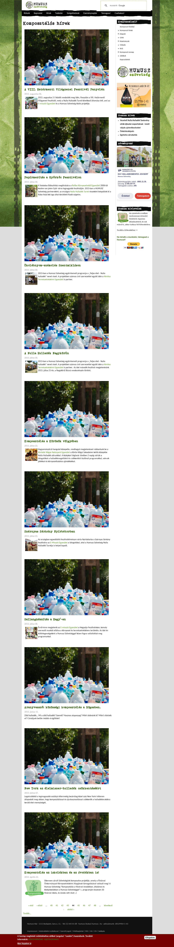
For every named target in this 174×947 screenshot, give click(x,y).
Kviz (121, 49)
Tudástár (59, 13)
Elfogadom (150, 938)
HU (91, 931)
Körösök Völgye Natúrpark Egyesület (54, 452)
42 (62, 906)
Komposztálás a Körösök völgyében (51, 441)
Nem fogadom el (24, 943)
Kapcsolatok (125, 60)
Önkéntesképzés (127, 131)
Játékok (123, 56)
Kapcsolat (38, 13)
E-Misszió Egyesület (58, 543)
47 (89, 906)
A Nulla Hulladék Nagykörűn (46, 353)
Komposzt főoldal (127, 27)
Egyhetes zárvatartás (128, 135)
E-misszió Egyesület (46, 104)
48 (95, 906)
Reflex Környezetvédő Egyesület (86, 186)
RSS (86, 931)
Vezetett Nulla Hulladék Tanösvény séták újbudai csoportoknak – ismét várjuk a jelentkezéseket (135, 124)
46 (84, 906)
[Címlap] (36, 4)
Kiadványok (124, 41)
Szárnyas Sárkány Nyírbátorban (49, 531)
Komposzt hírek (126, 31)
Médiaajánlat (78, 931)
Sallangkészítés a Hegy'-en (45, 619)
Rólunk (27, 13)
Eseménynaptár (90, 13)
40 (51, 906)
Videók (123, 45)
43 (68, 906)
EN (95, 931)
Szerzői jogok (65, 931)
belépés (102, 931)
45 (78, 906)
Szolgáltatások (73, 13)
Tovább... (27, 913)
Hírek (48, 13)
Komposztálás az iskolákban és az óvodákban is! (61, 872)
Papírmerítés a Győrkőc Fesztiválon (53, 177)
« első (30, 906)
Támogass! (106, 13)
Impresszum (32, 931)
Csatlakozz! (119, 13)
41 (57, 906)
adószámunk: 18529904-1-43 (115, 924)
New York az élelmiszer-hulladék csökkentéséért (62, 788)
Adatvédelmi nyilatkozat (49, 931)
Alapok (123, 34)
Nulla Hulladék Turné (79, 192)
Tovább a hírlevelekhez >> (127, 230)
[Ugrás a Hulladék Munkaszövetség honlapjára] (134, 77)
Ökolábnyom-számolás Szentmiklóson (52, 265)
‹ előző (39, 906)
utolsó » (70, 910)
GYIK (122, 38)
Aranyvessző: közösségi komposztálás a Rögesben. (62, 707)
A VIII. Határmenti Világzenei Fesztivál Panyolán (64, 89)
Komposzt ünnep (127, 52)
